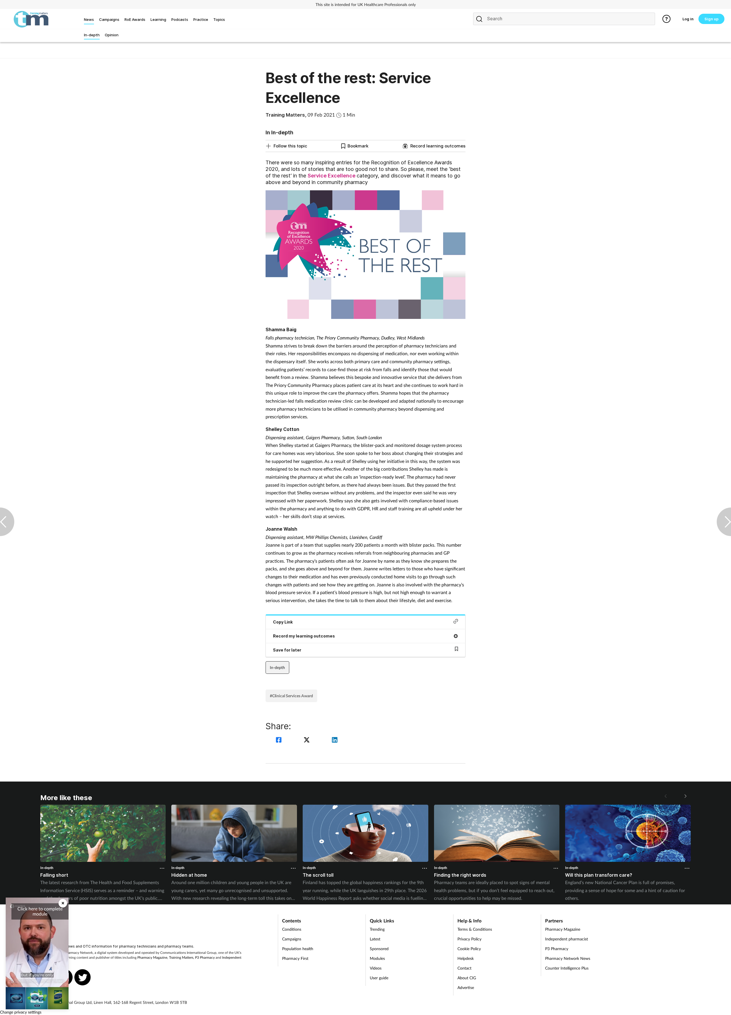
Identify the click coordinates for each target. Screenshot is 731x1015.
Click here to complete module (40, 911)
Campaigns (291, 938)
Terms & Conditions (474, 929)
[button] (685, 796)
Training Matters (181, 957)
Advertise (465, 987)
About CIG (466, 977)
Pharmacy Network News (567, 958)
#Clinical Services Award (291, 695)
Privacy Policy (469, 938)
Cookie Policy (469, 948)
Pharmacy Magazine (152, 957)
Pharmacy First (295, 958)
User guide (379, 977)
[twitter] (308, 740)
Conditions (291, 929)
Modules (377, 958)
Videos (375, 968)
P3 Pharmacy (205, 957)
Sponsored (379, 948)
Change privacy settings (20, 1012)
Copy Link (283, 622)
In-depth (277, 667)
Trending (377, 929)
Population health (297, 948)
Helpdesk (465, 958)
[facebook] (280, 740)
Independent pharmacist (566, 938)
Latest (375, 938)
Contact (464, 968)
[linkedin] (335, 740)
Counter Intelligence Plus (567, 968)
